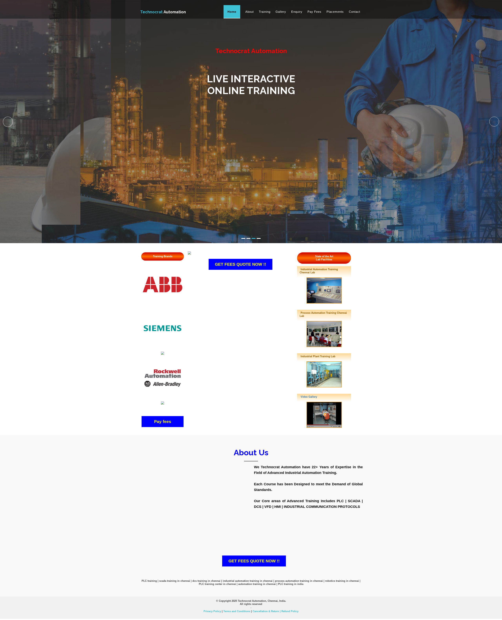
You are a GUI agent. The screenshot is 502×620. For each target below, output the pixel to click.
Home (231, 11)
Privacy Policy (212, 611)
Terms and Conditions (236, 611)
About (249, 11)
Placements (335, 11)
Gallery (281, 11)
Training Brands (162, 256)
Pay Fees (314, 11)
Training (264, 11)
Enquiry (296, 11)
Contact (354, 11)
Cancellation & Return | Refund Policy (275, 611)
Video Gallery (309, 396)
